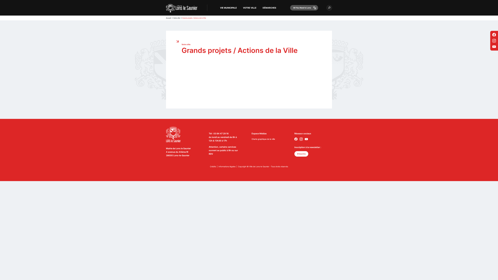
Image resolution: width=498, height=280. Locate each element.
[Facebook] (494, 35)
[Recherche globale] (329, 7)
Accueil (168, 18)
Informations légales (227, 166)
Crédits (213, 166)
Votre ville (176, 18)
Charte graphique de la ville (263, 139)
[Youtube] (494, 46)
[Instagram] (494, 41)
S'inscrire (301, 154)
